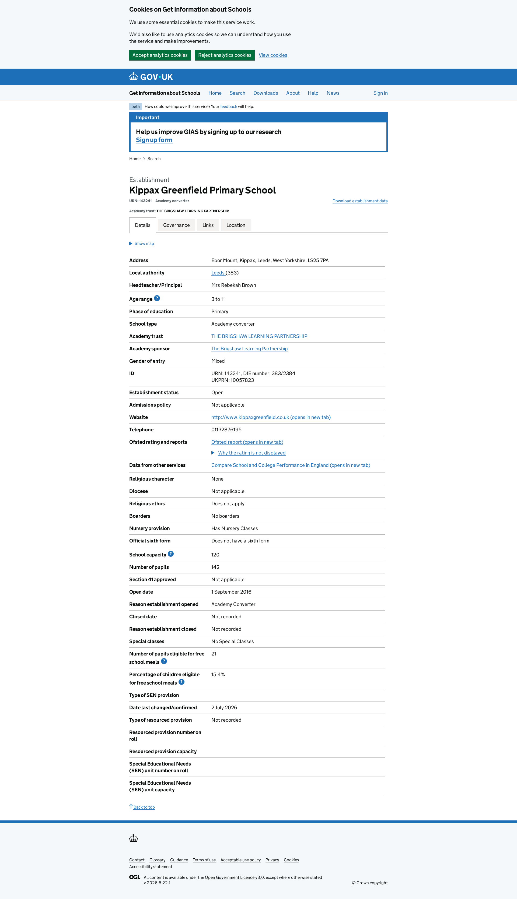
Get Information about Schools (164, 93)
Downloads (265, 93)
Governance (176, 225)
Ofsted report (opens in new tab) (247, 442)
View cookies (273, 55)
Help (313, 93)
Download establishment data (360, 200)
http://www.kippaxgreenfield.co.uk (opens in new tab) (271, 417)
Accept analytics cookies (160, 55)
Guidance (179, 859)
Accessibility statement (150, 866)
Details (143, 225)
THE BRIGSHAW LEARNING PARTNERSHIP (192, 211)
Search (237, 93)
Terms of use (204, 859)
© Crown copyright (370, 882)
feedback (229, 106)
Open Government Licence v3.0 (234, 877)
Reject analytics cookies (224, 55)
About (293, 93)
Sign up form (154, 140)
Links (208, 225)
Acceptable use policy (241, 859)
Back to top (144, 807)
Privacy (272, 859)
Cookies (291, 859)
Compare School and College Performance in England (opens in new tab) (290, 465)
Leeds (218, 273)
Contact (137, 859)
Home (215, 93)
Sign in (380, 93)
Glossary (157, 859)
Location (235, 225)
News (333, 93)
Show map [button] (144, 243)
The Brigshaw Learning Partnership (249, 349)
